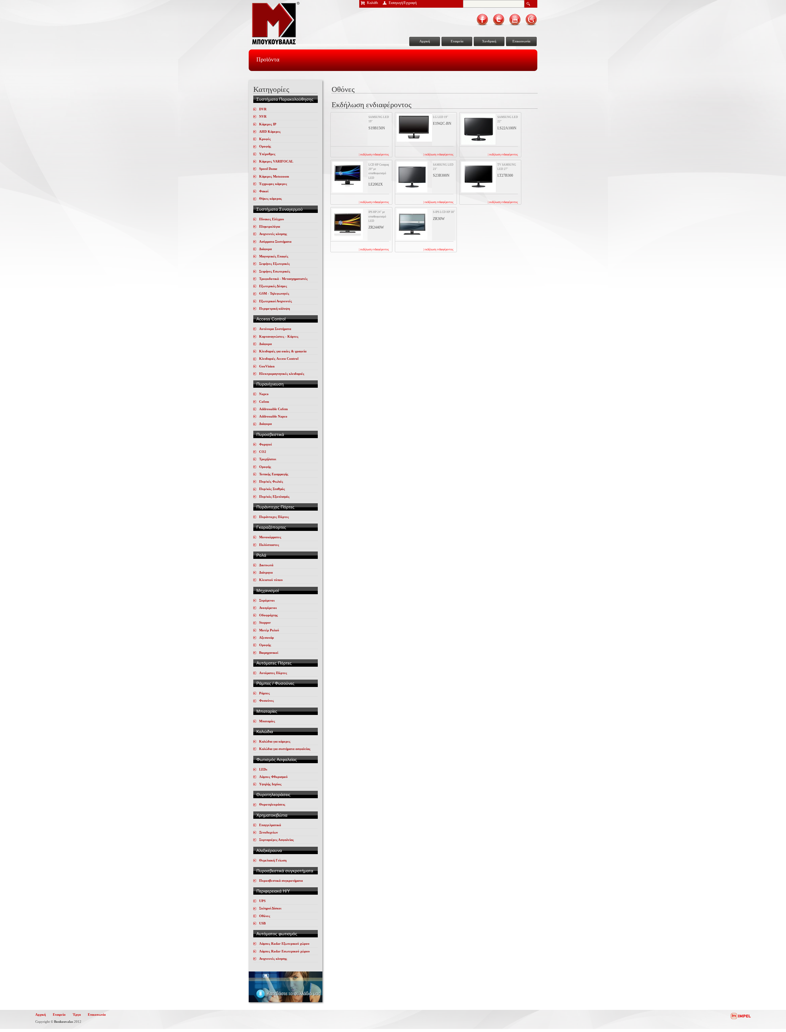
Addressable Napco (273, 416)
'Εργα (76, 1014)
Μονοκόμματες (270, 537)
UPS (262, 901)
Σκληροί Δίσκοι (270, 908)
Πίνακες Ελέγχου (271, 219)
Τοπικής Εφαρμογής (273, 474)
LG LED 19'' (440, 117)
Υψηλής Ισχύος (270, 784)
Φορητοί (265, 444)
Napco (264, 394)
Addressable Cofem (273, 409)
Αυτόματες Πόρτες (273, 673)
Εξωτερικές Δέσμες (273, 286)
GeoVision (266, 366)
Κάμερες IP (267, 124)
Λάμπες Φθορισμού (273, 777)
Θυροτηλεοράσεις (272, 804)
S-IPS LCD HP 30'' (444, 212)
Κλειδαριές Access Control (278, 358)
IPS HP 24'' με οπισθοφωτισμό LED (377, 216)
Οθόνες (264, 916)
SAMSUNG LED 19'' (378, 119)
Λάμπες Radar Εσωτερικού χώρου (284, 951)
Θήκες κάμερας (270, 198)
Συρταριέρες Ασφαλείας (276, 840)
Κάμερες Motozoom (274, 176)
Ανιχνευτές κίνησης (273, 234)
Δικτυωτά (266, 565)
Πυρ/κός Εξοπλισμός (274, 496)
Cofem (264, 401)
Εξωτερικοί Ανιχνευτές (275, 301)
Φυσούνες (266, 700)
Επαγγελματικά (270, 825)
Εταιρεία (457, 41)
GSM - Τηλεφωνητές (274, 293)
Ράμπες (264, 693)
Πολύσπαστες (269, 545)
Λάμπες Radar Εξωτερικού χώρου (284, 943)
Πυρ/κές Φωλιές (271, 481)
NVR (263, 116)
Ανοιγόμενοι (268, 608)
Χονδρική (489, 41)
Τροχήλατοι (267, 459)
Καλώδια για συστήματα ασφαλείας (284, 749)
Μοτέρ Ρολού (269, 630)
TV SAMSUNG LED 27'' (506, 167)
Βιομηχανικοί (268, 652)
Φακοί (263, 191)
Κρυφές (265, 139)
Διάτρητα (266, 572)
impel (741, 1016)
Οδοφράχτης (268, 615)
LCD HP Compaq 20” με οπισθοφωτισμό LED (378, 171)
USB (262, 923)
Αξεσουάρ (266, 637)
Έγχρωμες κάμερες (273, 184)
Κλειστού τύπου (271, 580)
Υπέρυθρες (267, 154)
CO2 (262, 451)
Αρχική (424, 41)
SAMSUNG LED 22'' (507, 119)
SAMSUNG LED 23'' (443, 167)
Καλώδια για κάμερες (274, 741)
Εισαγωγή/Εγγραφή (403, 3)
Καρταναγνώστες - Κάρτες (278, 336)
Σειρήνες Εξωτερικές (274, 263)
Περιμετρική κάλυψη (274, 308)
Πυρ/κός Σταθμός (272, 489)
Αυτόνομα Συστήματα (275, 329)
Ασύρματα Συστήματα (275, 241)
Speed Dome (268, 169)
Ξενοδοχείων (268, 832)
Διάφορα (265, 249)
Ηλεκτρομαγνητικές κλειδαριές (281, 373)
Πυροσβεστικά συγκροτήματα (281, 880)
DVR (263, 109)
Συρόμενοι (266, 600)
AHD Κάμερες (270, 131)
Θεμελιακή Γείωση (272, 860)
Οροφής (265, 146)
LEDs (263, 769)
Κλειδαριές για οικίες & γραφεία (282, 351)
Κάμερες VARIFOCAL (276, 161)
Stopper (265, 622)
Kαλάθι (372, 3)
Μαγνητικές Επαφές (273, 256)
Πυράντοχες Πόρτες (274, 517)
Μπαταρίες (267, 721)
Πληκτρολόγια (269, 226)
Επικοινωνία (521, 41)
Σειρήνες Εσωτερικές (274, 271)
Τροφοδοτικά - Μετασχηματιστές (283, 279)
